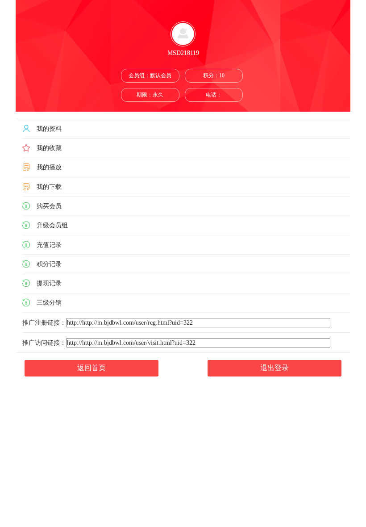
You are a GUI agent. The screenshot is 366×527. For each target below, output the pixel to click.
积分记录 (49, 264)
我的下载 (49, 186)
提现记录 (49, 283)
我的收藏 (49, 147)
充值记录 (49, 244)
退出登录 (274, 368)
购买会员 (49, 205)
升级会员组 (52, 225)
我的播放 (49, 167)
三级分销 (49, 302)
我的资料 (49, 128)
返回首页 (91, 368)
